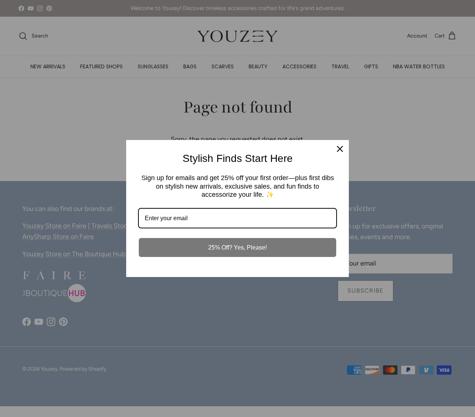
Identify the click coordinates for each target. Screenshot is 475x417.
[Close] (340, 149)
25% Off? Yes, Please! (237, 247)
